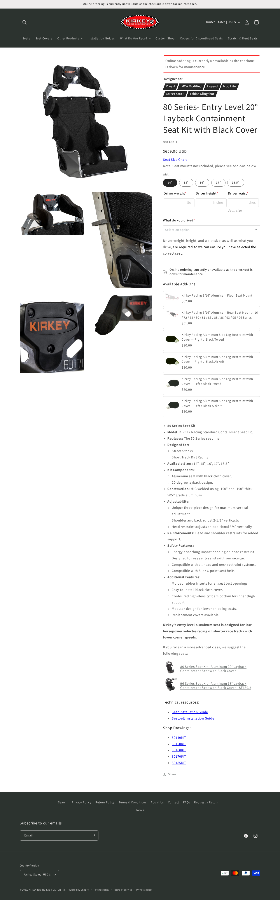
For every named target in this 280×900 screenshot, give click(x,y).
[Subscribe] (93, 835)
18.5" (236, 182)
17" (218, 182)
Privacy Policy (81, 802)
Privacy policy (144, 889)
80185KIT (179, 762)
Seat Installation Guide (190, 712)
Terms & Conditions (133, 802)
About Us (157, 802)
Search (63, 802)
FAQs (186, 802)
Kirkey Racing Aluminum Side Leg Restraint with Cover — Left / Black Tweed (217, 381)
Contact (173, 802)
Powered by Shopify (78, 889)
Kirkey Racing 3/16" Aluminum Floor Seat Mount (217, 295)
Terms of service (123, 889)
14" (170, 182)
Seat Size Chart (175, 159)
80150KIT (179, 744)
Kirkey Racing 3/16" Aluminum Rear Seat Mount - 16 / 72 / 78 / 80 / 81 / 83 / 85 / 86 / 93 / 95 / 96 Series (220, 315)
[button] (24, 22)
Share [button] (172, 774)
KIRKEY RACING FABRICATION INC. (47, 889)
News (140, 810)
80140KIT (179, 737)
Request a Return (206, 802)
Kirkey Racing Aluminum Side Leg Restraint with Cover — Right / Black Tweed (217, 337)
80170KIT (179, 756)
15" (186, 182)
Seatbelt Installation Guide (193, 718)
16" (202, 182)
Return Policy (105, 802)
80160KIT (179, 750)
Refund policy (101, 889)
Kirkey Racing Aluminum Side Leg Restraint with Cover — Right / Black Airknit (217, 359)
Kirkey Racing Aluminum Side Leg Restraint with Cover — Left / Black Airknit (217, 403)
